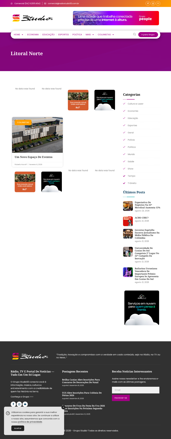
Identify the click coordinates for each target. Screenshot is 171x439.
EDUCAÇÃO (48, 34)
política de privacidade (30, 421)
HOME (17, 34)
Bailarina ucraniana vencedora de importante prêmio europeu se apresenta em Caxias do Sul (147, 273)
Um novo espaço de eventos (34, 157)
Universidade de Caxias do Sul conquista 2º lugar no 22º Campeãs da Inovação (147, 253)
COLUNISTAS (104, 34)
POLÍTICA (77, 34)
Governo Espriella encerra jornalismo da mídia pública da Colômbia (147, 234)
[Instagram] (153, 3)
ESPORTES (63, 34)
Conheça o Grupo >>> (22, 396)
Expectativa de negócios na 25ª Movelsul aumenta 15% (147, 205)
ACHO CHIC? (142, 217)
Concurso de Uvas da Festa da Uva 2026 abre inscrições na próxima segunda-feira (83, 408)
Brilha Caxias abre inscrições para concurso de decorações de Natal (81, 381)
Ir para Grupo (148, 34)
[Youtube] (25, 404)
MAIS (88, 34)
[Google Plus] (158, 3)
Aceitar (17, 428)
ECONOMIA (33, 34)
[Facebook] (148, 3)
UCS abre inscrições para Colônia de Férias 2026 (82, 394)
